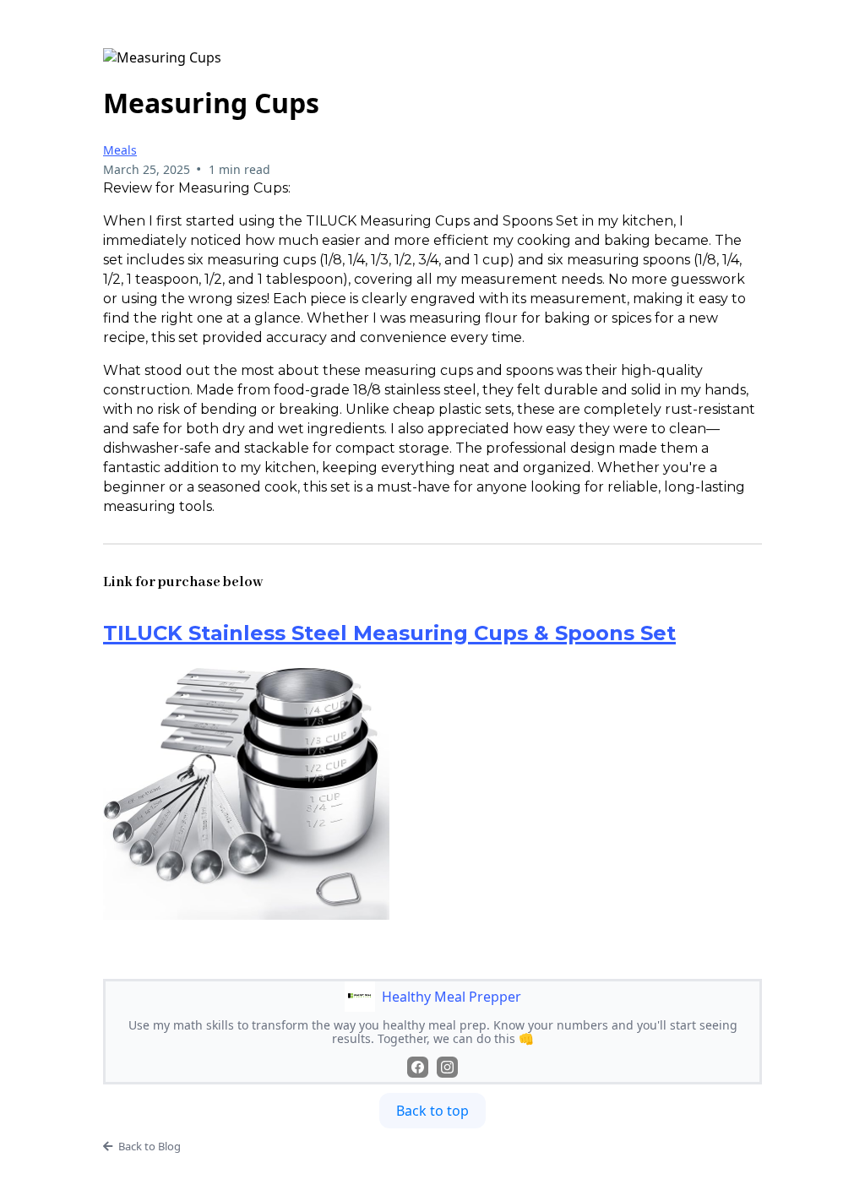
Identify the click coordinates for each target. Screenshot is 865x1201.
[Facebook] (417, 1067)
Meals (120, 150)
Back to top (432, 1110)
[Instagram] (447, 1067)
